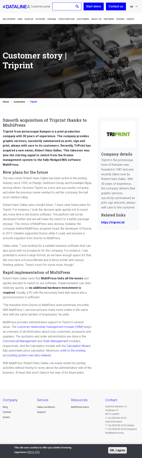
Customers (83, 19)
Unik (20, 19)
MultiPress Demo (80, 407)
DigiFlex (29, 19)
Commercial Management (20, 341)
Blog (5, 407)
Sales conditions (46, 407)
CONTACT (111, 400)
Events (130, 19)
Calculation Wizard (78, 346)
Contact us (116, 6)
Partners (109, 19)
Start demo (93, 6)
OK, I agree (117, 450)
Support (41, 412)
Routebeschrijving (114, 432)
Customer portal (40, 6)
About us (96, 19)
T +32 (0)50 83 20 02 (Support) (121, 429)
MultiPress (9, 19)
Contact (7, 412)
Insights (7, 26)
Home (6, 102)
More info (33, 452)
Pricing (120, 19)
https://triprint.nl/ (113, 222)
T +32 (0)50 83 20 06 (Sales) (119, 425)
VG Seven (40, 19)
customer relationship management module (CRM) (50, 327)
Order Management (56, 341)
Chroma (51, 19)
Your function (66, 19)
